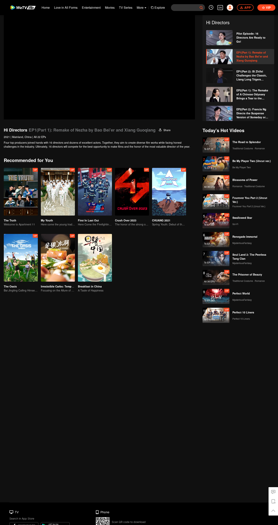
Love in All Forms (66, 7)
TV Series (125, 7)
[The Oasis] (21, 258)
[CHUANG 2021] (169, 192)
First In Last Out (88, 220)
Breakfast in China (90, 286)
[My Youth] (58, 192)
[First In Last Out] (95, 192)
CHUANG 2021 (161, 220)
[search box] (201, 7)
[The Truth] (21, 192)
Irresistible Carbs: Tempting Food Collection (69, 286)
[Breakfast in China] (95, 258)
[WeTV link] (23, 8)
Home (46, 7)
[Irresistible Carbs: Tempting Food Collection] (58, 258)
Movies (110, 7)
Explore (160, 7)
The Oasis (10, 286)
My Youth (47, 220)
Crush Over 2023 (125, 220)
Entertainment (91, 7)
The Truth (10, 220)
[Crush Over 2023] (132, 192)
